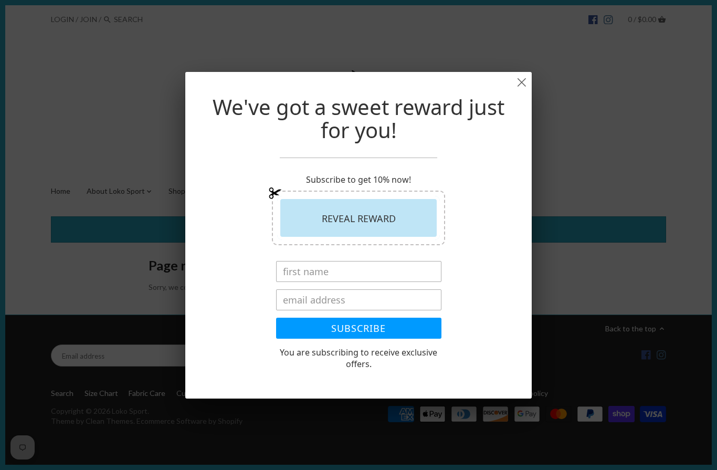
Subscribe (358, 328)
